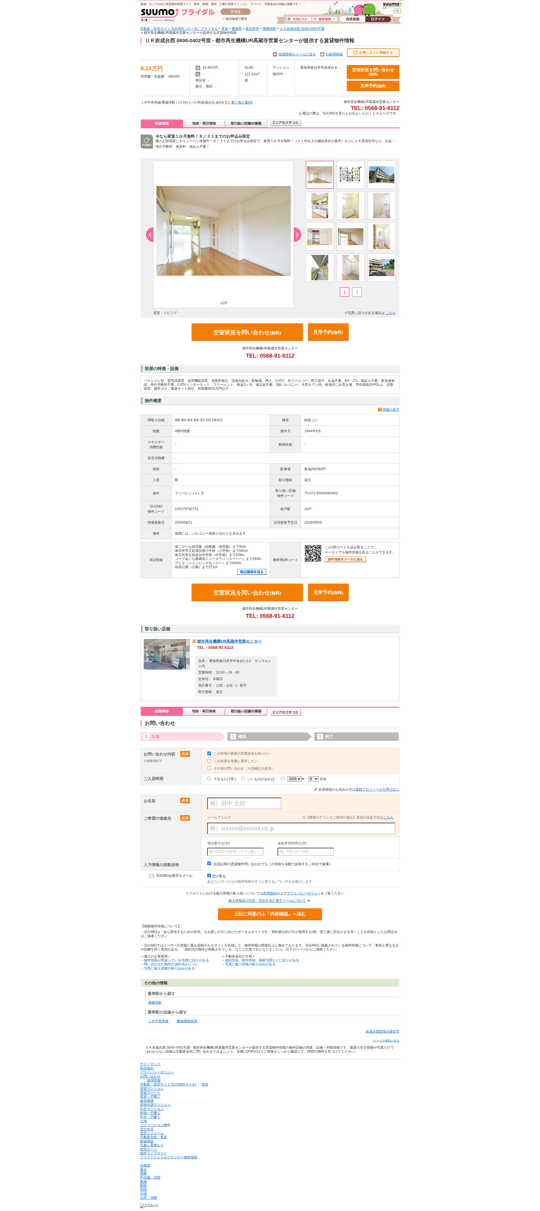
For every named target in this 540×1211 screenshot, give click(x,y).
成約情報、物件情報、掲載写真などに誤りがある (262, 960)
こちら (391, 313)
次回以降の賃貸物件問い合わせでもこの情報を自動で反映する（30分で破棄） (273, 864)
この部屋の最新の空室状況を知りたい (242, 753)
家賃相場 (147, 1101)
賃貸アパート (150, 1093)
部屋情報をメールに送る (297, 54)
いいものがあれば (261, 779)
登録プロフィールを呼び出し (377, 789)
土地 (143, 1121)
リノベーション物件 (155, 1125)
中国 (143, 1194)
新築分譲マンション (155, 1105)
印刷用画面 (334, 54)
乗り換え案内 (241, 102)
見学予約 (373, 85)
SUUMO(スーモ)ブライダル (178, 14)
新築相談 (147, 1141)
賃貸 (224, 29)
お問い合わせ (150, 1076)
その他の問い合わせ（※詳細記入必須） (244, 768)
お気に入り (298, 19)
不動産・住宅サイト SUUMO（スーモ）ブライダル (179, 29)
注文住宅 (147, 1129)
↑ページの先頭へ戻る (386, 1040)
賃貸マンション (152, 1089)
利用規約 (270, 893)
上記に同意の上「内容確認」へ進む (270, 913)
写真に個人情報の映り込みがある (169, 968)
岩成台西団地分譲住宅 (382, 1031)
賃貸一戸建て (150, 1096)
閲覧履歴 (324, 19)
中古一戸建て (150, 1117)
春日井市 (252, 29)
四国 (143, 1190)
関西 (143, 1186)
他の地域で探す (235, 19)
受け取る (219, 876)
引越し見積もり (152, 1145)
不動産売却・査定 (153, 1137)
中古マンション (152, 1109)
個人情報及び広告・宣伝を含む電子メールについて (267, 901)
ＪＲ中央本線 (158, 1021)
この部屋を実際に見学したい (236, 761)
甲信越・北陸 (150, 1177)
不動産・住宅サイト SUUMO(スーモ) (168, 1084)
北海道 (145, 1165)
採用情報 (154, 1080)
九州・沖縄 (148, 1198)
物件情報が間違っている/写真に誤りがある (176, 960)
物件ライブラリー (153, 1153)
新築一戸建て (150, 1113)
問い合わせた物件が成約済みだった (171, 964)
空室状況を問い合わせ (373, 71)
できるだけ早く (225, 779)
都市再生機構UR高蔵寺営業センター (229, 641)
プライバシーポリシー (304, 893)
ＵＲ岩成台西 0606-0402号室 (302, 29)
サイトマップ (150, 1064)
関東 (143, 1174)
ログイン (378, 19)
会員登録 (352, 19)
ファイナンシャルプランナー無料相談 (168, 1157)
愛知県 (237, 29)
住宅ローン (148, 1149)
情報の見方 (390, 410)
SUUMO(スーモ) (392, 6)
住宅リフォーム (152, 1133)
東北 (143, 1170)
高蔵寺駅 (269, 29)
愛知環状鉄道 (187, 1021)
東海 (143, 1182)
